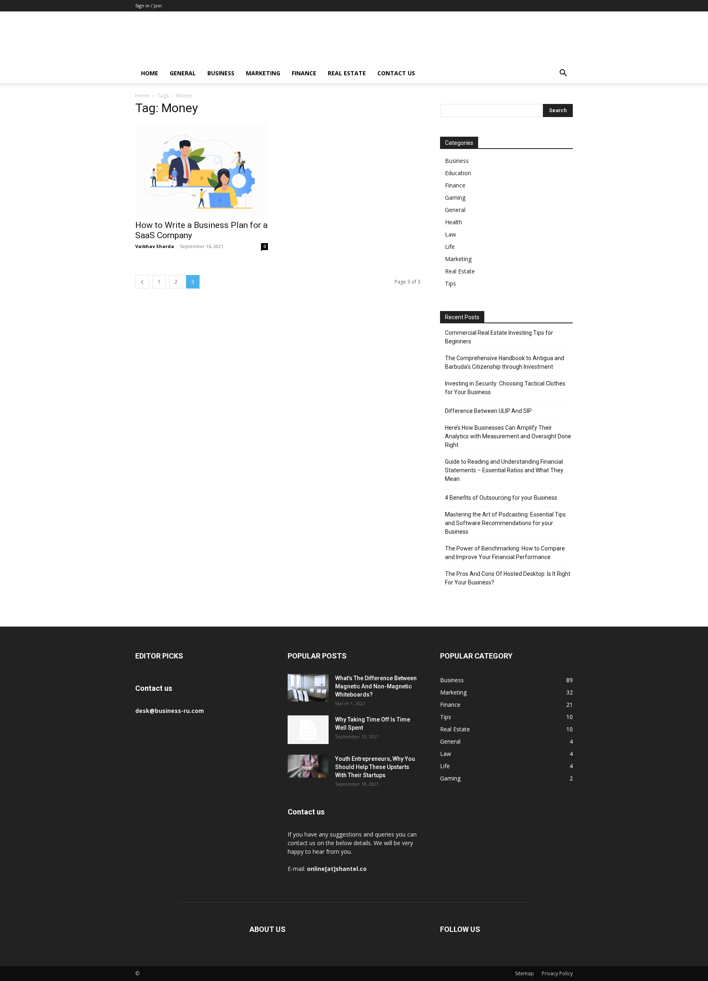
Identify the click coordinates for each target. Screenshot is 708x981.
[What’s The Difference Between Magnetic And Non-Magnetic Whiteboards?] (308, 687)
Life (450, 246)
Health (453, 222)
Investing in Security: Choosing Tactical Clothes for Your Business (505, 387)
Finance (304, 73)
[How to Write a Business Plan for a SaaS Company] (201, 169)
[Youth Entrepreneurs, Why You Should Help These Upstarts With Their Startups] (308, 766)
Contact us (396, 73)
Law (450, 234)
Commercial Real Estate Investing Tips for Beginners (499, 337)
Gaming (455, 197)
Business (220, 73)
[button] (563, 74)
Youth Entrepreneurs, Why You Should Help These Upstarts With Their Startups (375, 766)
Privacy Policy (557, 973)
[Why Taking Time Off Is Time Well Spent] (308, 729)
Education (458, 173)
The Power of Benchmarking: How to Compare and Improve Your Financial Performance (505, 552)
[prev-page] (142, 282)
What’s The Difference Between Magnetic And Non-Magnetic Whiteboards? (376, 686)
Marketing (263, 73)
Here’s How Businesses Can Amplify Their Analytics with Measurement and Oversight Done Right (508, 436)
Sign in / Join (148, 5)
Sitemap (524, 973)
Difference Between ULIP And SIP (488, 411)
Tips (450, 283)
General (183, 73)
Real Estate (347, 73)
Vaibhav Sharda (154, 246)
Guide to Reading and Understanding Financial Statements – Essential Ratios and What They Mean (504, 470)
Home (149, 73)
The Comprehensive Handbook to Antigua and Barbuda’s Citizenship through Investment (504, 362)
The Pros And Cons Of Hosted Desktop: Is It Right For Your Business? (507, 578)
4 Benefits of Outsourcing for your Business (501, 497)
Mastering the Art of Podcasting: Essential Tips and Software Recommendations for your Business (505, 523)
